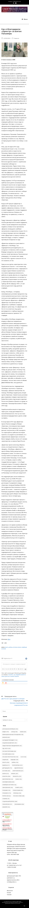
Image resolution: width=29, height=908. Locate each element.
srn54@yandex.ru (11, 882)
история (15, 647)
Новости (16, 38)
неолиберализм (8, 782)
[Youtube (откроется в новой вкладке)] (16, 3)
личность (17, 776)
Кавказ (23, 731)
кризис (19, 647)
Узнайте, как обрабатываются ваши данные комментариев (14, 675)
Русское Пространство (10, 757)
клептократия (18, 770)
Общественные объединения (12, 745)
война (10, 647)
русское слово (18, 796)
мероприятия (7, 779)
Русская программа (9, 751)
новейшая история (9, 784)
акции (5, 759)
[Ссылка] (18, 669)
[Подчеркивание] (7, 669)
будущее (14, 759)
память (18, 787)
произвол (6, 793)
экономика (19, 804)
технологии (7, 804)
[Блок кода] (16, 669)
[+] (22, 669)
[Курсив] (5, 669)
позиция (6, 790)
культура (6, 776)
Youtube (9, 894)
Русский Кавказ (8, 754)
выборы (6, 765)
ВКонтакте (10, 890)
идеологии (18, 768)
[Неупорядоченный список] (13, 669)
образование (7, 787)
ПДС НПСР (6, 748)
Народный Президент (9, 740)
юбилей (6, 807)
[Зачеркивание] (9, 669)
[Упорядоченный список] (11, 669)
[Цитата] (15, 669)
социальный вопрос (9, 801)
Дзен (9, 639)
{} (20, 669)
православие (18, 790)
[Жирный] (3, 669)
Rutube (9, 892)
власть (6, 647)
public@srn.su (11, 878)
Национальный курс (9, 743)
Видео (5, 731)
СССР (23, 757)
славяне (5, 798)
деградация (7, 768)
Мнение (6, 737)
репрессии (6, 796)
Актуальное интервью (10, 729)
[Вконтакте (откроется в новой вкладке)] (13, 3)
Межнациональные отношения (12, 734)
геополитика (17, 765)
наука (19, 779)
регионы (17, 793)
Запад (14, 731)
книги (5, 773)
